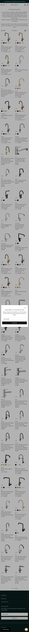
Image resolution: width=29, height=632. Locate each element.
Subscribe (14, 323)
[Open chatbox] (26, 629)
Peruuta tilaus (5, 629)
